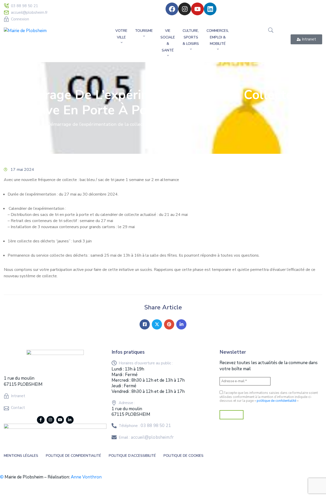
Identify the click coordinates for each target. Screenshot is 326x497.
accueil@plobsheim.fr (29, 12)
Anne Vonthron (86, 477)
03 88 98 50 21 (24, 5)
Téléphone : (145, 425)
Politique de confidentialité (73, 455)
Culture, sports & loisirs (191, 37)
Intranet (18, 395)
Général (32, 124)
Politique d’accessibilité (132, 455)
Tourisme (144, 30)
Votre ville (121, 34)
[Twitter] (157, 324)
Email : (146, 437)
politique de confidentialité (276, 400)
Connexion (20, 19)
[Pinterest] (169, 324)
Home (11, 124)
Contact (18, 407)
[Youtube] (197, 9)
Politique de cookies (183, 455)
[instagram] (50, 420)
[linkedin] (70, 420)
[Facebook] (172, 9)
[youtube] (60, 420)
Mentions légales (21, 455)
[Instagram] (184, 9)
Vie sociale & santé (167, 40)
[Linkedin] (210, 9)
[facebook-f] (41, 420)
